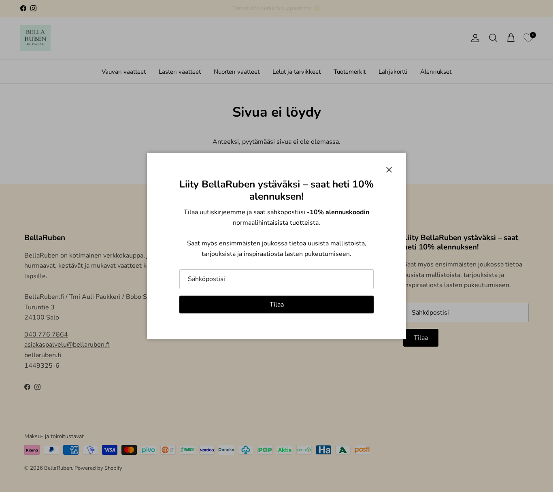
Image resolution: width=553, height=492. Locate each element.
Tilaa (277, 304)
